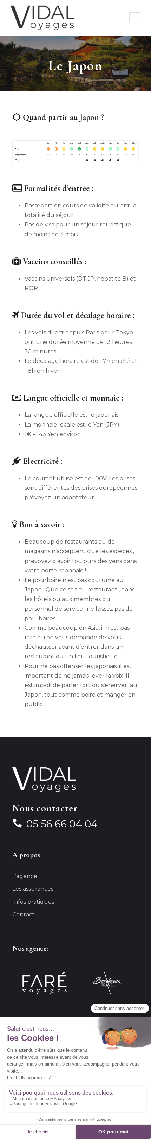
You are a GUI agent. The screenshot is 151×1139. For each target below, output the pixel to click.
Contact (23, 914)
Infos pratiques (33, 901)
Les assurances (32, 888)
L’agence (24, 876)
